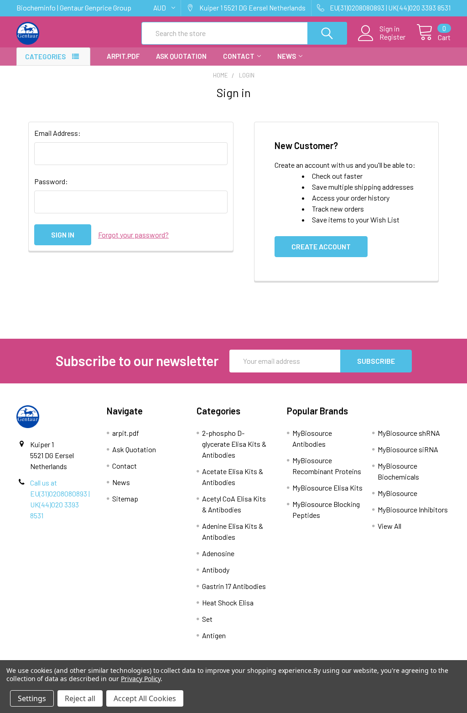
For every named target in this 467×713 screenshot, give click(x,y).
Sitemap (125, 498)
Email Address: (57, 133)
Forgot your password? (133, 234)
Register (392, 37)
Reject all (80, 698)
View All (389, 526)
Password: (51, 181)
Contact (238, 56)
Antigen (214, 635)
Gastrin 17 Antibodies (234, 586)
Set (207, 619)
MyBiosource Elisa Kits (327, 487)
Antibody (215, 569)
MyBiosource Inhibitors (413, 509)
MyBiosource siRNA (408, 449)
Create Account (321, 246)
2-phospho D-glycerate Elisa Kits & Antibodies (234, 444)
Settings (32, 698)
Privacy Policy (141, 678)
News (286, 56)
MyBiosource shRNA (409, 433)
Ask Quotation (181, 56)
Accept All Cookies (145, 698)
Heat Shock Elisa (228, 602)
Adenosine (218, 553)
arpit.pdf (123, 56)
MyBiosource (397, 493)
